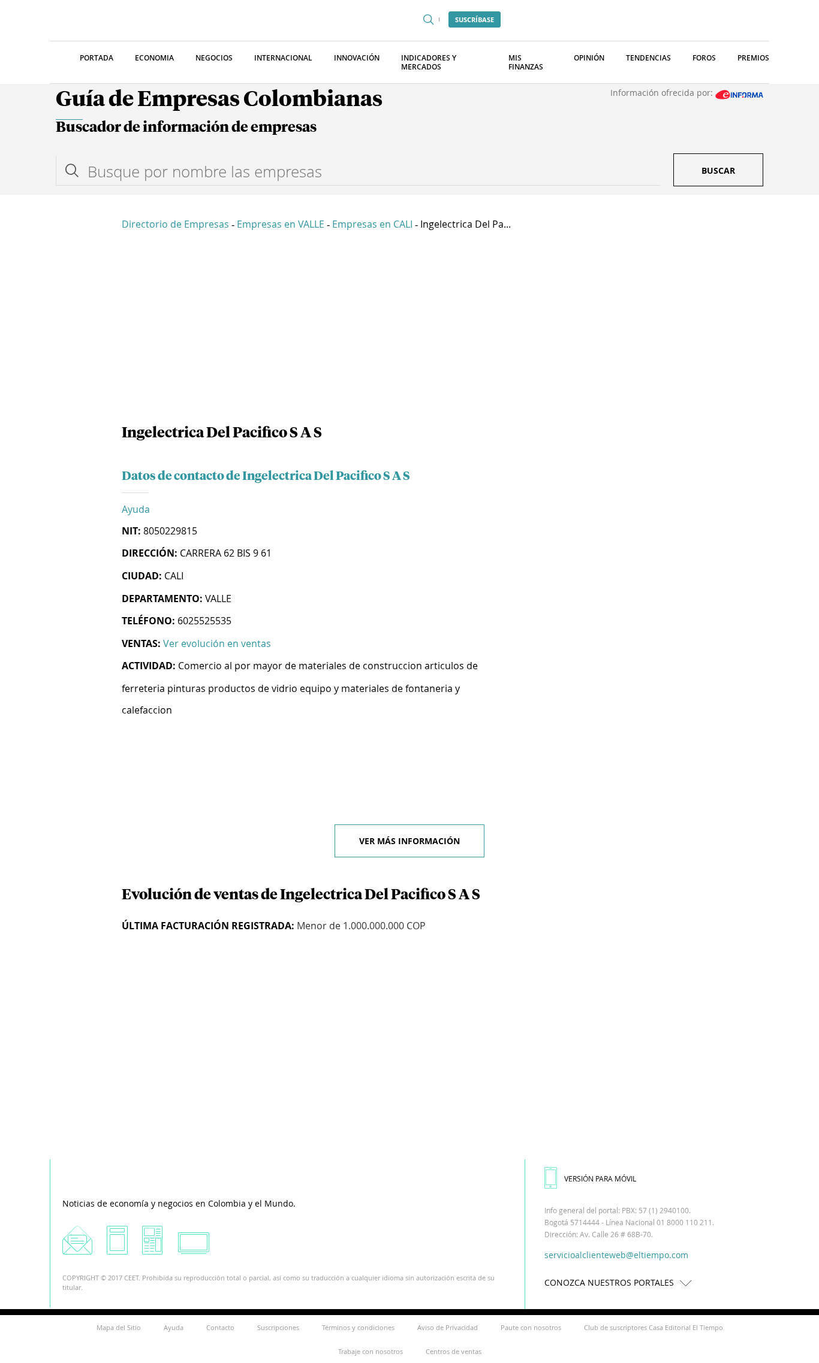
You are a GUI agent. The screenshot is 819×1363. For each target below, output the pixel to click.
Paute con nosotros (531, 1327)
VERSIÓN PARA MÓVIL (600, 1178)
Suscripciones (278, 1327)
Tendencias (648, 58)
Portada (96, 58)
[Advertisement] (409, 329)
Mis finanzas (525, 62)
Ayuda (136, 509)
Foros (704, 58)
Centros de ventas (453, 1351)
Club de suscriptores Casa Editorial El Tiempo (653, 1327)
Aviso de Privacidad (447, 1327)
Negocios (214, 58)
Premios (753, 58)
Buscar (718, 170)
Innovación (357, 58)
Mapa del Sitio (119, 1327)
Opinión (589, 58)
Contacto (220, 1327)
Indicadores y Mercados (428, 62)
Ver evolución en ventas (217, 643)
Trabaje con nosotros (370, 1351)
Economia (154, 58)
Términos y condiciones (358, 1327)
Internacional (283, 58)
